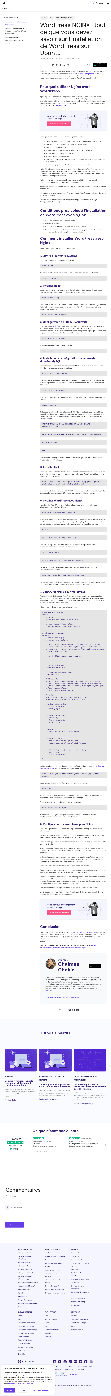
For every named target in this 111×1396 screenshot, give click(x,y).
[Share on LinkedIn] (77, 1010)
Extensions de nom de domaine (53, 1281)
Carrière (47, 1323)
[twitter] (70, 1361)
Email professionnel (25, 1269)
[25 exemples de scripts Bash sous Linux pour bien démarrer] (55, 1060)
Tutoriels (44, 18)
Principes (48, 1337)
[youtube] (75, 1361)
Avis (19, 1319)
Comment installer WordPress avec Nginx (14, 38)
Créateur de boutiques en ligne (80, 1264)
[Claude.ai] (56, 64)
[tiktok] (86, 1361)
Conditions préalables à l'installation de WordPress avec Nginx (15, 31)
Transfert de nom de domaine (52, 1275)
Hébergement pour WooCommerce (25, 1277)
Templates (75, 1269)
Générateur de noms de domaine (79, 1274)
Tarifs (20, 1316)
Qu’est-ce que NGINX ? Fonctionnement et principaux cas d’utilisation (90, 1086)
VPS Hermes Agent (25, 1289)
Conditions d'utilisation (69, 1367)
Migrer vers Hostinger (78, 1302)
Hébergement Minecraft (26, 1286)
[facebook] (60, 1361)
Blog (46, 1326)
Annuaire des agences (26, 1333)
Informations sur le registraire (85, 1367)
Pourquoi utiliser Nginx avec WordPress (16, 23)
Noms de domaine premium (55, 1293)
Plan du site (22, 1351)
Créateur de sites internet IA (81, 1260)
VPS (51, 18)
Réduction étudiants (52, 1330)
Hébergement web (24, 1253)
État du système (24, 1344)
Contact (74, 1326)
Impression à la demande (80, 1279)
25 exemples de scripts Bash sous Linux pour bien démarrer (55, 1085)
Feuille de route (23, 1337)
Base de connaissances (79, 1319)
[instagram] (65, 1361)
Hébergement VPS (24, 1262)
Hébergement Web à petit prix (27, 1304)
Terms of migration (25, 1340)
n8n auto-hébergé (24, 1266)
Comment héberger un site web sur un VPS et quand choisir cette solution (19, 1083)
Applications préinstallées (65, 18)
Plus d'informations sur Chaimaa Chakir (63, 997)
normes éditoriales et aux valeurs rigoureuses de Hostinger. (69, 946)
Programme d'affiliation (26, 1323)
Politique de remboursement (55, 1367)
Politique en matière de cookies (20, 1384)
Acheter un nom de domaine (55, 1253)
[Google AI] (60, 64)
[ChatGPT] (52, 64)
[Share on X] (69, 1010)
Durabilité (48, 1333)
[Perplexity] (68, 64)
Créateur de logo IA (78, 1298)
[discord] (91, 1361)
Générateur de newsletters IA (80, 1293)
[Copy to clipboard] (65, 1010)
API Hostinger (76, 1305)
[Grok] (64, 64)
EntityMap (22, 1354)
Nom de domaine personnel (54, 1289)
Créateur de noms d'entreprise (77, 1287)
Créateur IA (75, 1253)
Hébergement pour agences (28, 1282)
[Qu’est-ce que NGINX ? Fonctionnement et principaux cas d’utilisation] (90, 1060)
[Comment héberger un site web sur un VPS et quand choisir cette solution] (21, 1060)
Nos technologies (51, 1319)
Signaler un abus (77, 1330)
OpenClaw (22, 1293)
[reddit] (80, 1361)
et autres (73, 1374)
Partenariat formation (26, 1326)
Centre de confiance (25, 1347)
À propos (48, 1316)
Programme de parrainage (27, 1330)
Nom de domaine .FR (52, 1286)
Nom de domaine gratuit (53, 1263)
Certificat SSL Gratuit (52, 1270)
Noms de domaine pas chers (55, 1260)
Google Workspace (25, 1300)
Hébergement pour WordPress (25, 1257)
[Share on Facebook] (73, 1010)
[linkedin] (54, 1361)
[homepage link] (4, 3)
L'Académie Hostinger (78, 1323)
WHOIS (47, 1267)
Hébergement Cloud (25, 1273)
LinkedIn (49, 990)
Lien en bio (75, 1282)
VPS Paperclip (23, 1296)
